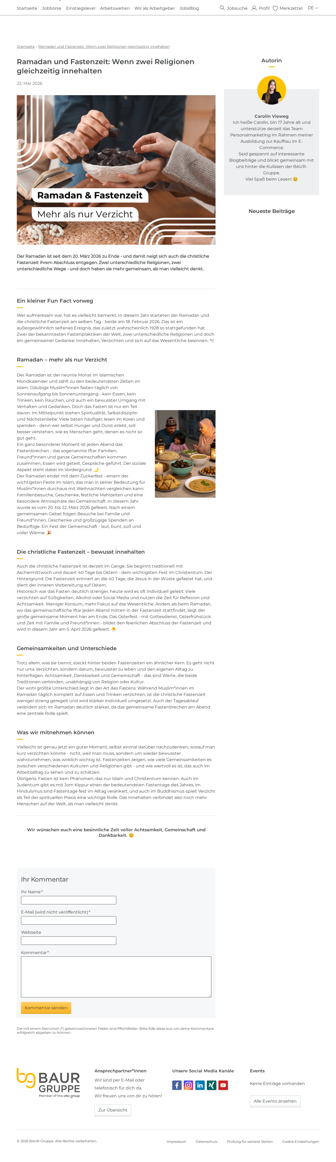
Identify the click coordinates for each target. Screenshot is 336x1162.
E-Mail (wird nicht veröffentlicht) (55, 912)
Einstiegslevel (80, 8)
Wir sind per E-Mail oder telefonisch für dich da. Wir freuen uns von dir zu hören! (128, 1088)
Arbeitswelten (115, 8)
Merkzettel (291, 8)
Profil (264, 8)
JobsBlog (189, 8)
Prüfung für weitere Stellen (250, 1141)
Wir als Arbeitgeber (154, 8)
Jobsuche (237, 8)
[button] (177, 1085)
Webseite (31, 932)
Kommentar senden (46, 1007)
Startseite (27, 8)
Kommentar (35, 952)
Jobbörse (51, 8)
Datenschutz (207, 1141)
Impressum (176, 1141)
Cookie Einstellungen (300, 1141)
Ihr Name (32, 891)
